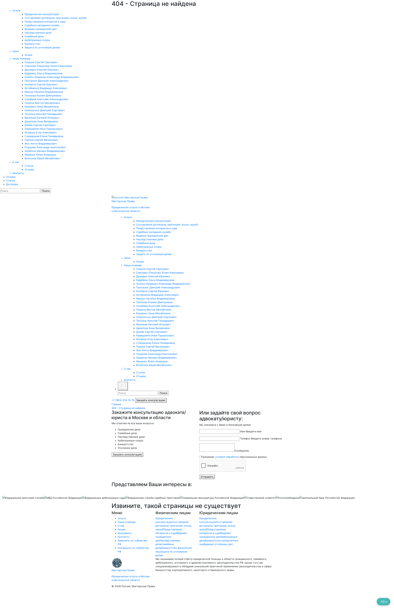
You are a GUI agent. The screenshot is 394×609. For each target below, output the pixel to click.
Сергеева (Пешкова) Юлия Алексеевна (48, 65)
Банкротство (32, 43)
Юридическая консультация (42, 14)
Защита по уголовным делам (42, 47)
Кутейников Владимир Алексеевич (46, 88)
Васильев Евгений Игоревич (42, 117)
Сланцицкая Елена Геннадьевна (44, 136)
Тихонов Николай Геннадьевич (43, 114)
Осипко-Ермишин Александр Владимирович (52, 77)
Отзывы (29, 169)
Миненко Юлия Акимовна (40, 154)
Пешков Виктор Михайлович (42, 102)
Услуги (16, 10)
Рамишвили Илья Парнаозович (43, 128)
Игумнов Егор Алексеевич (41, 132)
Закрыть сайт (33, 599)
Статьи (29, 165)
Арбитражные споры (37, 40)
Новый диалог (267, 122)
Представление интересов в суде (45, 21)
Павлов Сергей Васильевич (41, 139)
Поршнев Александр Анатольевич (45, 147)
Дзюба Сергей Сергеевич (40, 125)
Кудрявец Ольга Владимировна (44, 73)
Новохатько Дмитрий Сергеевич (45, 110)
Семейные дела (34, 36)
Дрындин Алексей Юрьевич (41, 69)
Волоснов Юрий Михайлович (42, 158)
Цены (15, 51)
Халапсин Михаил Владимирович (45, 150)
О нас (15, 162)
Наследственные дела (38, 32)
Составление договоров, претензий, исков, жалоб (55, 17)
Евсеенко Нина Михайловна (42, 106)
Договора (12, 184)
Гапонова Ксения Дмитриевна (43, 95)
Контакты (18, 173)
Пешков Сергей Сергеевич (41, 62)
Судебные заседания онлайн (42, 25)
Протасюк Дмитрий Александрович (46, 80)
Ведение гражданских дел (41, 28)
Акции (28, 54)
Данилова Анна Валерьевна (41, 121)
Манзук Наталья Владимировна (44, 91)
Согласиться (13, 599)
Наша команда (21, 58)
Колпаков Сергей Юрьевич (41, 84)
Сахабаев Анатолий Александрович (46, 99)
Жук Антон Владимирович (41, 143)
